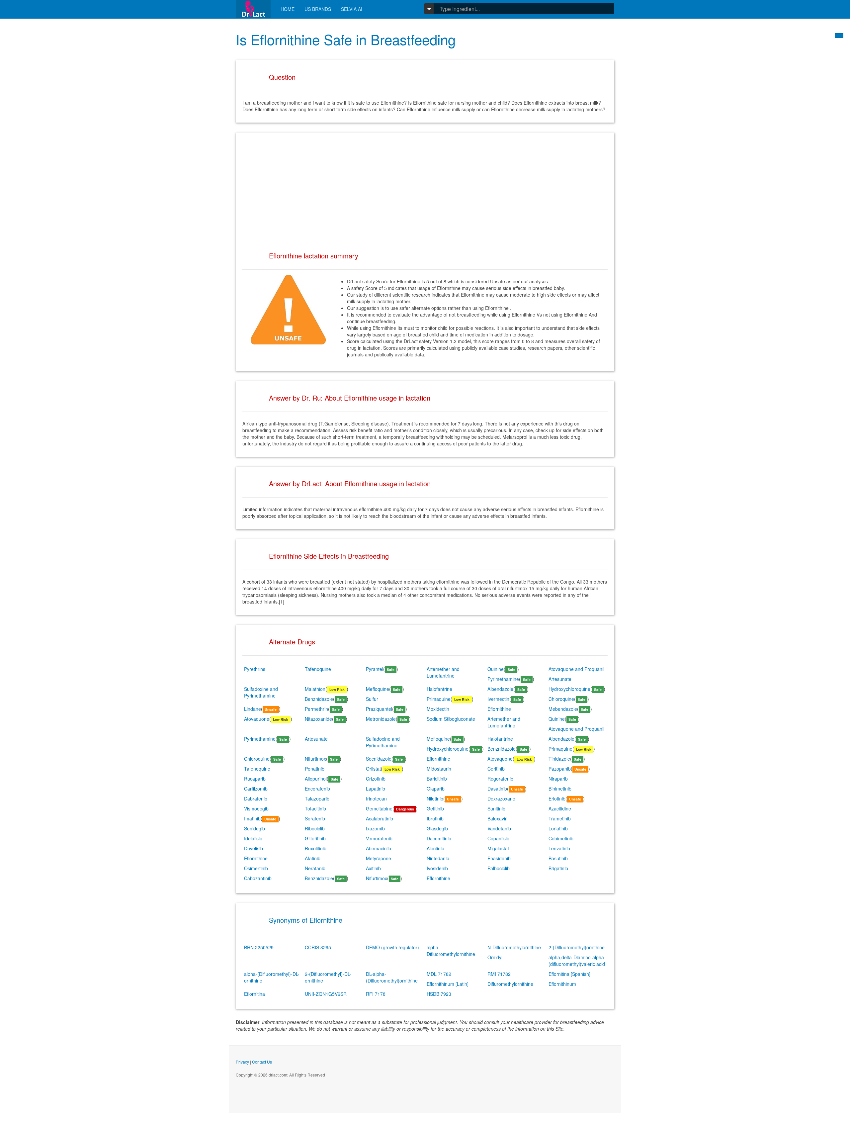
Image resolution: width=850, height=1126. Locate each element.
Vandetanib (499, 828)
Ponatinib (314, 768)
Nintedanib (438, 858)
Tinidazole (559, 758)
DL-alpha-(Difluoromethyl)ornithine (392, 977)
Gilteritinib (315, 838)
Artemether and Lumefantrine (443, 672)
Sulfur (372, 699)
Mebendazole (563, 708)
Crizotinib (375, 778)
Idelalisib (253, 838)
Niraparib (558, 778)
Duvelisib (253, 848)
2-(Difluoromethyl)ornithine (577, 947)
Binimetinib (560, 788)
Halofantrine (439, 689)
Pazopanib (560, 768)
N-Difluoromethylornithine (514, 947)
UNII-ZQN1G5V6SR (326, 993)
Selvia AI (351, 9)
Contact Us (262, 1062)
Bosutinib (558, 858)
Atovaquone (256, 718)
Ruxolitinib (315, 848)
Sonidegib (254, 828)
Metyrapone (378, 858)
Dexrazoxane (501, 798)
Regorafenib (500, 778)
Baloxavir (497, 818)
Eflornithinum (562, 984)
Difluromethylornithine (510, 984)
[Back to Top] (839, 35)
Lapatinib (375, 788)
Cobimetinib (561, 838)
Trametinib (560, 818)
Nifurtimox (315, 758)
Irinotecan (376, 798)
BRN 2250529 (259, 947)
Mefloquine (377, 689)
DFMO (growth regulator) (392, 947)
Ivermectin (498, 699)
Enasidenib (499, 858)
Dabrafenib (255, 798)
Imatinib (252, 818)
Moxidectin (438, 708)
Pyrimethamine (503, 679)
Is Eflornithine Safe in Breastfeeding (346, 39)
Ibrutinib (435, 818)
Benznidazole (319, 699)
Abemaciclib (378, 848)
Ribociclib (315, 828)
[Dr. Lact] (253, 9)
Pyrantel (374, 669)
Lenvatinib (559, 848)
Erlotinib (557, 798)
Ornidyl (494, 957)
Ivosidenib (437, 868)
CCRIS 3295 (318, 947)
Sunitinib (496, 808)
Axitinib (373, 868)
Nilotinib (435, 798)
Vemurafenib (379, 838)
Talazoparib (317, 798)
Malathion (315, 689)
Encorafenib (317, 788)
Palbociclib (498, 868)
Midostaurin (439, 768)
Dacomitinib (439, 838)
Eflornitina (254, 993)
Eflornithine (499, 708)
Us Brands (317, 9)
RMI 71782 (499, 974)
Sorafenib (315, 818)
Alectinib (435, 848)
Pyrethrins (254, 669)
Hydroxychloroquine (569, 689)
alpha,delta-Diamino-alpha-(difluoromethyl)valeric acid (577, 960)
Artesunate (560, 679)
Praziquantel (379, 708)
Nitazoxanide (318, 718)
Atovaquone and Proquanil (576, 669)
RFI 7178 (375, 993)
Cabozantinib (258, 878)
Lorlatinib (558, 828)
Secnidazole (378, 758)
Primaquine (439, 699)
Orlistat (373, 768)
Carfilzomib (256, 788)
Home (288, 9)
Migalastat (498, 848)
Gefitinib (435, 808)
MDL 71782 (439, 974)
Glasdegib (437, 828)
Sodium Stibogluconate (451, 718)
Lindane (252, 708)
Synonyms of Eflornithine (305, 920)
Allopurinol (316, 778)
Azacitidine (560, 808)
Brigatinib (558, 868)
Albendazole (500, 689)
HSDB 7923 (439, 993)
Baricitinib (437, 778)
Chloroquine (561, 699)
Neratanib (315, 868)
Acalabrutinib (379, 818)
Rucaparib (255, 778)
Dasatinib (497, 788)
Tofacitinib (315, 808)
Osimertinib (256, 868)
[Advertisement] (425, 185)
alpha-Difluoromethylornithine (451, 950)
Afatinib (312, 858)
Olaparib (436, 788)
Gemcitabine (379, 808)
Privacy (242, 1062)
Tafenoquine (318, 669)
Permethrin (316, 708)
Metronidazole (381, 718)
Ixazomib (375, 828)
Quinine (495, 669)
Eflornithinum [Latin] (447, 984)
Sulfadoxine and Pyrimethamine (261, 692)
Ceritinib (496, 768)
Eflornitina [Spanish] (569, 974)
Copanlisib (498, 838)
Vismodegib (256, 808)
